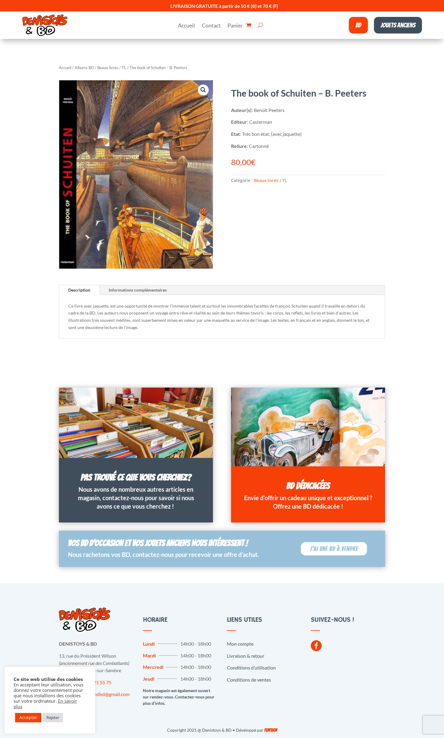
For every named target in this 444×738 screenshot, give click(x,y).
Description (79, 289)
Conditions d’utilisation (251, 667)
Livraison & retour (245, 656)
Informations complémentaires (138, 289)
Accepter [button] (28, 717)
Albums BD (84, 67)
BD (358, 25)
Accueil (186, 26)
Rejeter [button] (53, 717)
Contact (211, 26)
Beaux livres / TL (111, 67)
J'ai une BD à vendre (334, 548)
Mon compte (240, 644)
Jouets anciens (398, 25)
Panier (235, 26)
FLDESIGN (270, 730)
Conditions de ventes (249, 679)
